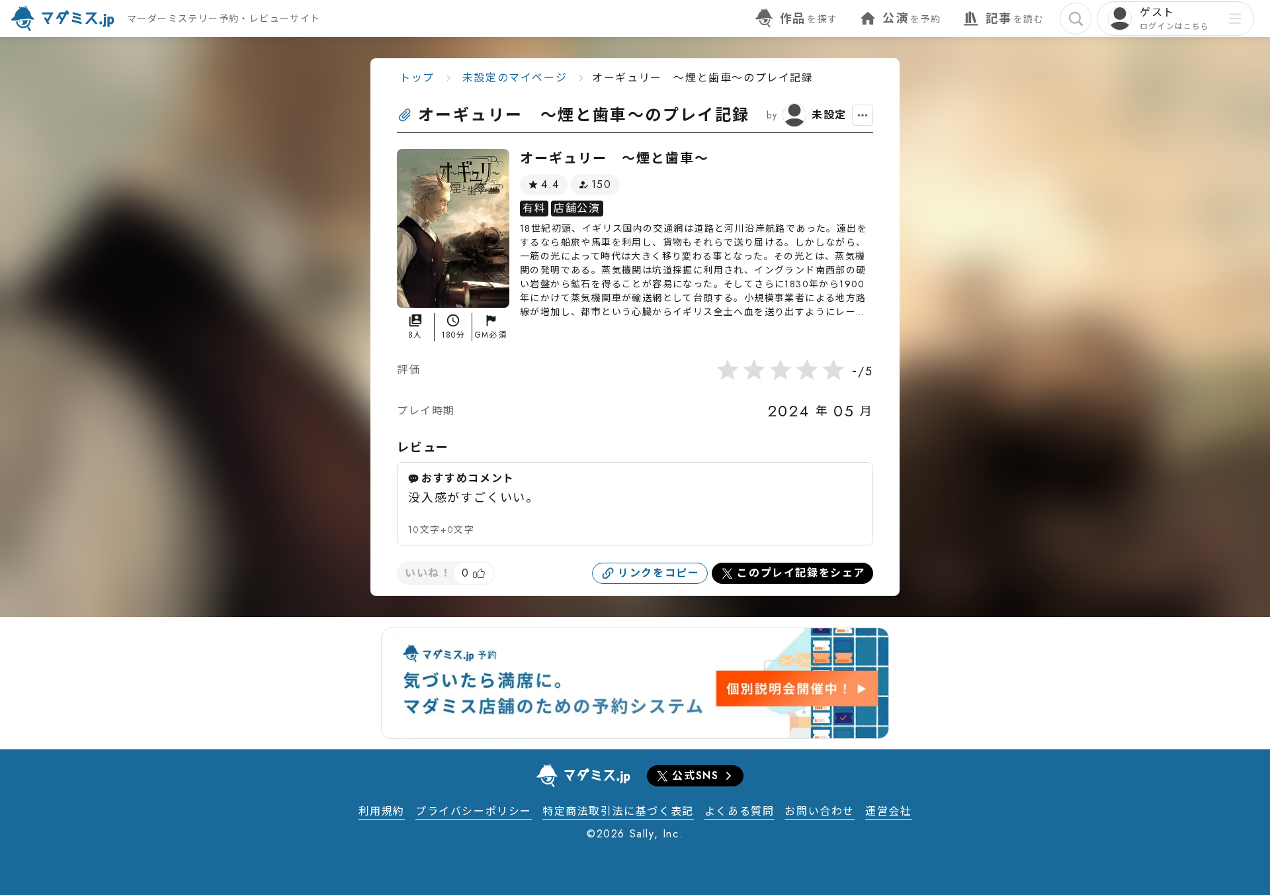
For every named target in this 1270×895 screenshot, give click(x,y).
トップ (417, 77)
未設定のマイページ (514, 77)
